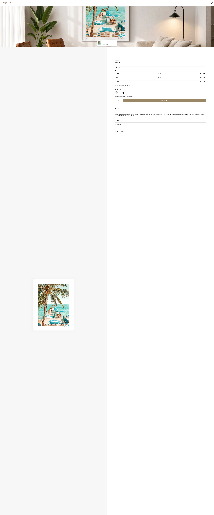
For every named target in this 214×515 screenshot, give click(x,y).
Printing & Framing (119, 127)
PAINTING (111, 2)
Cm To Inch (204, 70)
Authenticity (118, 124)
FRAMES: (119, 89)
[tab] (117, 108)
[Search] (208, 3)
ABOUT (105, 2)
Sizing (117, 120)
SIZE (116, 70)
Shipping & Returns (120, 131)
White (120, 93)
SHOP (101, 2)
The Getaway (117, 60)
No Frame (116, 93)
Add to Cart (164, 100)
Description (117, 108)
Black (123, 93)
